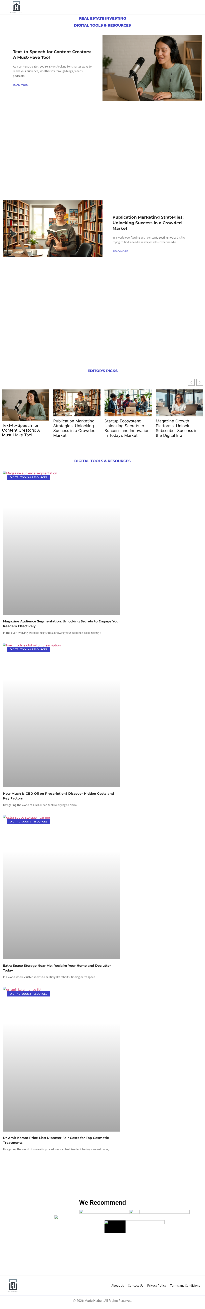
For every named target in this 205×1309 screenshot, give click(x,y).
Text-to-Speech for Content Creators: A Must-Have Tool (21, 430)
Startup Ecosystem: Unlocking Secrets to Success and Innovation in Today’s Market (127, 428)
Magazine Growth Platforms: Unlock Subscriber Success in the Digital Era (177, 428)
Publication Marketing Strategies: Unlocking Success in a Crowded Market (148, 223)
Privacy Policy (156, 1285)
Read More (20, 84)
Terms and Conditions (185, 1285)
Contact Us (135, 1285)
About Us (118, 1285)
